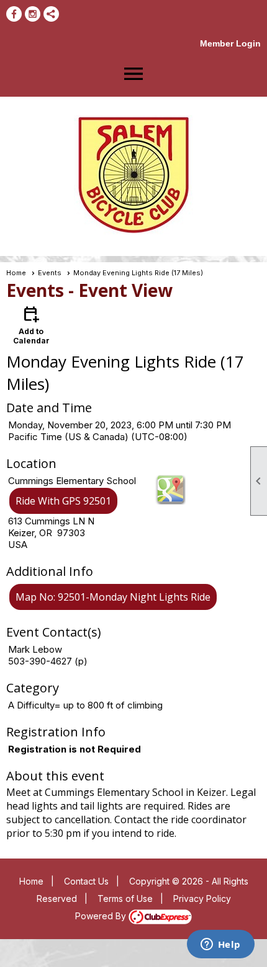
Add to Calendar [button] (31, 324)
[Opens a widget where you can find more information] (220, 945)
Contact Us (86, 881)
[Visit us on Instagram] (32, 14)
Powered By (102, 916)
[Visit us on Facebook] (14, 14)
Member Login (230, 43)
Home (16, 272)
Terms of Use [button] (125, 898)
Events (49, 272)
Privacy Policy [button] (202, 898)
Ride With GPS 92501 (63, 501)
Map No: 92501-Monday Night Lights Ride (113, 597)
